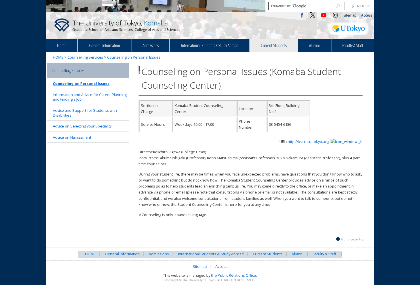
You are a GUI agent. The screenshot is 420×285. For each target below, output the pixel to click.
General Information (104, 45)
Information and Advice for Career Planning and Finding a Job (90, 97)
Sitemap (350, 15)
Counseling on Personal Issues (134, 57)
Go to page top (352, 239)
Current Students (274, 45)
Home (62, 45)
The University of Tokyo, (126, 25)
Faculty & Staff (352, 45)
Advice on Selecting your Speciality (82, 126)
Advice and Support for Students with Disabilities (85, 113)
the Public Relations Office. (234, 275)
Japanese (361, 5)
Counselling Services (85, 57)
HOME (58, 57)
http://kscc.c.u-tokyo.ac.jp (309, 141)
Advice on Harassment (72, 137)
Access (366, 15)
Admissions (151, 45)
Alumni (314, 45)
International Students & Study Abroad (209, 45)
